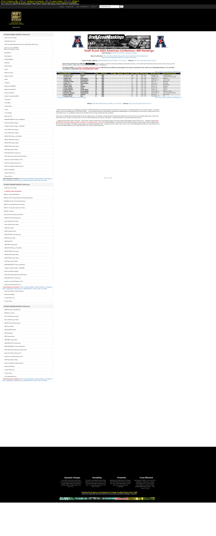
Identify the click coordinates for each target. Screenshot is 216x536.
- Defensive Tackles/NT (10, 89)
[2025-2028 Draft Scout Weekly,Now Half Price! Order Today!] (109, 498)
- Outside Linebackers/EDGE (11, 96)
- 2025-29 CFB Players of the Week (13, 136)
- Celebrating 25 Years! (10, 41)
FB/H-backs (107, 60)
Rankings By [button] (69, 6)
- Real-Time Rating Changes (11, 123)
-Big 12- (37, 178)
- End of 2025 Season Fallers (11, 132)
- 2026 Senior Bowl (9, 228)
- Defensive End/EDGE (10, 86)
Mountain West (115, 57)
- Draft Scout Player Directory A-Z (12, 163)
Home (62, 6)
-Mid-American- (18, 180)
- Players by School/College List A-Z (13, 159)
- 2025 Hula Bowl (8, 333)
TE (113, 60)
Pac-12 (123, 57)
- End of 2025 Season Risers (11, 129)
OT (121, 60)
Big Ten (126, 56)
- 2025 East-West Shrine (10, 329)
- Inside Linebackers (9, 92)
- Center (6, 69)
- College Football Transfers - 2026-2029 (14, 268)
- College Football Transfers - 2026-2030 (14, 126)
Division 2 (122, 53)
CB (148, 60)
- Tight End (7, 62)
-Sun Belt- (44, 180)
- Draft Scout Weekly (9, 169)
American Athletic (112, 56)
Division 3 (129, 53)
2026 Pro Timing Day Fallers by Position (14, 207)
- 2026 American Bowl (9, 238)
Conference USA (134, 56)
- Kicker (6, 79)
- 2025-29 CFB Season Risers (11, 143)
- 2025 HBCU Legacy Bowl (10, 339)
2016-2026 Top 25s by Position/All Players (15, 201)
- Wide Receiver (8, 66)
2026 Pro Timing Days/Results (12, 194)
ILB (141, 60)
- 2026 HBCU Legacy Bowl (10, 244)
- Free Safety (7, 102)
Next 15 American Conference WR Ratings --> (169, 72)
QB (99, 60)
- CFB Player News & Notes (11, 149)
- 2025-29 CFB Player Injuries (11, 139)
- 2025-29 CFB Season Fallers (11, 146)
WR (116, 60)
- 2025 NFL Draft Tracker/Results (12, 309)
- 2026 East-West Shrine (10, 231)
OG (124, 60)
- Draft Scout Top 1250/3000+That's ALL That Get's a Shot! (11, 48)
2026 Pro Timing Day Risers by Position (14, 204)
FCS (117, 53)
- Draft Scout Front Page (10, 37)
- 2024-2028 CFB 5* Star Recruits (12, 343)
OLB (144, 60)
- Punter (6, 109)
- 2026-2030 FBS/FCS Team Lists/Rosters (14, 119)
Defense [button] (93, 6)
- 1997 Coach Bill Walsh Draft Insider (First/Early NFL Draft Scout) (21, 44)
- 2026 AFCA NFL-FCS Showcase (12, 234)
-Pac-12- (35, 180)
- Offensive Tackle (8, 76)
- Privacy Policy (8, 176)
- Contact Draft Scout (9, 173)
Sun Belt (133, 57)
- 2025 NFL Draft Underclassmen (12, 323)
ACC (104, 56)
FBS (113, 53)
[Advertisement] (124, 19)
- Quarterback (7, 52)
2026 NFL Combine (9, 211)
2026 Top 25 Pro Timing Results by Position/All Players (18, 197)
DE (135, 60)
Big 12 (121, 56)
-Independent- (9, 180)
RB (102, 60)
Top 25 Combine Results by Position (13, 214)
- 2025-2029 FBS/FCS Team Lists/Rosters (14, 264)
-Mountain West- (27, 180)
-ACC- (21, 178)
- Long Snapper (8, 112)
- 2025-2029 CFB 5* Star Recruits (12, 278)
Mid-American (106, 57)
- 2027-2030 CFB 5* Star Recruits (12, 153)
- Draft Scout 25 (8, 116)
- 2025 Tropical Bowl (9, 336)
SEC (128, 57)
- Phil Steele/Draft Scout (10, 376)
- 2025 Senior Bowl (9, 326)
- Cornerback (7, 99)
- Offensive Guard (8, 72)
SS (153, 60)
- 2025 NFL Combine (9, 313)
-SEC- (39, 180)
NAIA (135, 53)
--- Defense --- (7, 82)
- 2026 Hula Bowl (8, 241)
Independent (144, 56)
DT (138, 60)
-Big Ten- (42, 178)
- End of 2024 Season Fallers (11, 319)
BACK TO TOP (108, 178)
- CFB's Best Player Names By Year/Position (15, 156)
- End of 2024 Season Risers (11, 316)
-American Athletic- (29, 178)
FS (151, 60)
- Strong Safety (8, 106)
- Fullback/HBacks (8, 59)
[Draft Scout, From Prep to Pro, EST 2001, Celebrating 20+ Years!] (16, 16)
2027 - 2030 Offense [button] (82, 6)
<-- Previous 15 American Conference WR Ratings (71, 72)
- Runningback (7, 56)
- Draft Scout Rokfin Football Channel (13, 166)
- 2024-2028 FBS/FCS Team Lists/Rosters (14, 346)
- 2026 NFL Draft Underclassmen (12, 217)
